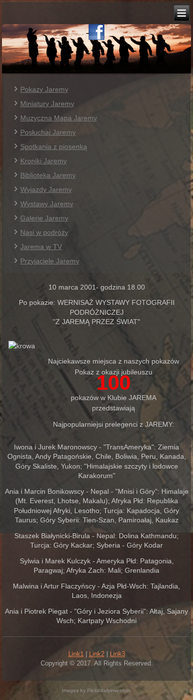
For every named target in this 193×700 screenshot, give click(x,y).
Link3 (117, 654)
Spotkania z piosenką (53, 146)
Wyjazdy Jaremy (46, 189)
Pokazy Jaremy (44, 89)
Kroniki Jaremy (43, 161)
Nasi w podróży (44, 232)
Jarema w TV (41, 247)
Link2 (96, 654)
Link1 (76, 654)
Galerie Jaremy (44, 218)
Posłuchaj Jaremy (48, 132)
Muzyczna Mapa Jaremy (58, 118)
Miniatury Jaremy (47, 104)
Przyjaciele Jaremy (49, 261)
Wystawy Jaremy (46, 204)
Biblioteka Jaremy (48, 175)
